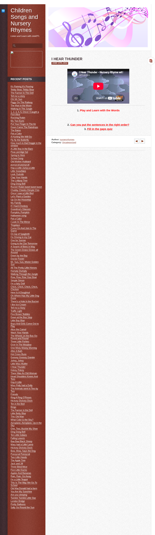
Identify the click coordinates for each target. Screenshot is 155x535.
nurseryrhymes (67, 139)
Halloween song (18, 215)
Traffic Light (16, 311)
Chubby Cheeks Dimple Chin (25, 190)
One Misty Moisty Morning (24, 348)
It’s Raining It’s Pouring (22, 86)
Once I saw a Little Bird (22, 193)
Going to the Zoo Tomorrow (24, 243)
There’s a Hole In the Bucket (25, 301)
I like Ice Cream (18, 304)
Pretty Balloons (18, 504)
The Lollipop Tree (19, 180)
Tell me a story (18, 96)
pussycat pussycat (20, 164)
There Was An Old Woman (24, 373)
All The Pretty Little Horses (24, 267)
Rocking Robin (18, 117)
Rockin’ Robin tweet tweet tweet (26, 187)
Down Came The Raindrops (24, 127)
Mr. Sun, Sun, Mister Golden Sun (25, 263)
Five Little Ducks (19, 470)
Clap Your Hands (19, 177)
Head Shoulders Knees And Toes (24, 377)
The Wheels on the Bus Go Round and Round (24, 337)
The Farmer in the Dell (22, 410)
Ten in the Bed (18, 403)
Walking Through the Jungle (24, 274)
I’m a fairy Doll (18, 283)
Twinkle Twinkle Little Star (23, 498)
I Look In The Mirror (20, 222)
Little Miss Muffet (19, 363)
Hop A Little (16, 382)
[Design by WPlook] (4, 10)
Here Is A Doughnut (20, 292)
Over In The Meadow (21, 344)
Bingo (13, 407)
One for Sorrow (18, 240)
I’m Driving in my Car (21, 237)
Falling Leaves (18, 438)
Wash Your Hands (19, 332)
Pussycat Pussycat (20, 454)
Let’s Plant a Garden (21, 196)
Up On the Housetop (21, 199)
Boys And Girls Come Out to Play (25, 324)
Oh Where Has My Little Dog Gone (25, 296)
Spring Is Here (18, 155)
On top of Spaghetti (20, 234)
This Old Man (17, 416)
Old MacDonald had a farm (24, 488)
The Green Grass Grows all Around (24, 251)
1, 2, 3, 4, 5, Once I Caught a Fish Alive (25, 113)
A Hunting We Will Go (21, 136)
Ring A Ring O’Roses (21, 397)
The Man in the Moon (21, 105)
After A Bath (16, 351)
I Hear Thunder (18, 367)
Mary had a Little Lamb (22, 444)
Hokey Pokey (17, 370)
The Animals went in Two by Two (24, 389)
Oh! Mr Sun (16, 99)
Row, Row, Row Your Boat (24, 277)
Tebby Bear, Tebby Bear (22, 89)
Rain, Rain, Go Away (21, 476)
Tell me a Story (18, 307)
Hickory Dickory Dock (22, 400)
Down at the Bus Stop (21, 317)
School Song (17, 158)
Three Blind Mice (19, 466)
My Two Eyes (17, 120)
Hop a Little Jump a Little (23, 168)
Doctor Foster (17, 258)
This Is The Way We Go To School (24, 483)
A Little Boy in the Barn (22, 148)
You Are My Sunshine (21, 491)
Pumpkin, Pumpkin (20, 212)
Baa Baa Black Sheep (21, 441)
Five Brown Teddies (20, 314)
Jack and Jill (17, 463)
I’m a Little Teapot (19, 479)
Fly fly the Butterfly (20, 140)
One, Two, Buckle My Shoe (24, 428)
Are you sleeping (19, 494)
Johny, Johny (17, 360)
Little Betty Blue (18, 413)
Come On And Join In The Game (23, 229)
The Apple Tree (18, 460)
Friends (14, 394)
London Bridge (18, 501)
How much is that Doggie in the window (26, 144)
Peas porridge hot (19, 152)
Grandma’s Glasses (21, 209)
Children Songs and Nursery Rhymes (24, 20)
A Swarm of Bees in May (23, 246)
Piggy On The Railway (22, 102)
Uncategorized (69, 142)
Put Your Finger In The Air (23, 124)
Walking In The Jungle (21, 108)
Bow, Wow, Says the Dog (23, 451)
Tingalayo (15, 225)
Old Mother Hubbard (21, 161)
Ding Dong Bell (18, 183)
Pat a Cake (16, 133)
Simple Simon (17, 280)
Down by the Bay (19, 255)
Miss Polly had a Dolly (22, 385)
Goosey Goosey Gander (23, 357)
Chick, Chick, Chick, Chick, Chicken (24, 288)
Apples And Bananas (21, 473)
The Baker (16, 130)
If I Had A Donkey (19, 206)
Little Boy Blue (18, 320)
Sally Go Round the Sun (22, 507)
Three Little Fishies (20, 341)
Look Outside (17, 174)
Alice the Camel (18, 329)
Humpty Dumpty (19, 271)
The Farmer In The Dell (22, 93)
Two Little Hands (19, 457)
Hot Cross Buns (18, 354)
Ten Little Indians (19, 435)
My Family (16, 202)
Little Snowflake (18, 171)
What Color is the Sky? (22, 419)
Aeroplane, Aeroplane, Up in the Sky (26, 424)
